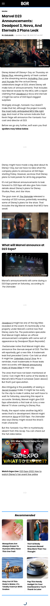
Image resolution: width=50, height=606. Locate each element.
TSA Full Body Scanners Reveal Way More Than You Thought (36, 548)
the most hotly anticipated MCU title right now (23, 113)
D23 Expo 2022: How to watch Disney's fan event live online (22, 473)
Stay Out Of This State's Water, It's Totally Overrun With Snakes (12, 585)
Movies (4, 11)
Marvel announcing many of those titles (22, 366)
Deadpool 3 (21, 94)
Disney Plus (7, 75)
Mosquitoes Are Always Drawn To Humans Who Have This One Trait (11, 547)
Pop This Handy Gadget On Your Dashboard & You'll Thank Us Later (36, 585)
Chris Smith (8, 35)
